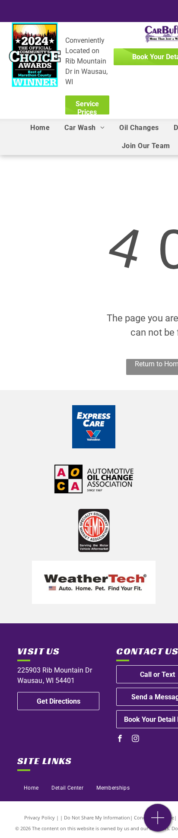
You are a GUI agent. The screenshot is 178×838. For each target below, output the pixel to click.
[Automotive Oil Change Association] (94, 478)
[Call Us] (158, 822)
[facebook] (119, 739)
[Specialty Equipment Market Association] (94, 530)
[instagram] (135, 739)
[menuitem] (40, 128)
